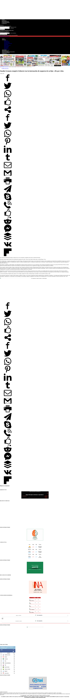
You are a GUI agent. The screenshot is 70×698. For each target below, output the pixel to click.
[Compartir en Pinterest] (7, 144)
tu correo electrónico (12, 33)
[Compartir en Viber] (7, 208)
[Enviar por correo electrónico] (7, 168)
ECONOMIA (6, 47)
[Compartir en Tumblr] (7, 160)
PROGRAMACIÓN (5, 21)
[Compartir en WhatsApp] (7, 97)
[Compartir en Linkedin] (7, 152)
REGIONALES (6, 41)
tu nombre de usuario (12, 27)
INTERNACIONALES (8, 43)
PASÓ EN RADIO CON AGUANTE (8, 51)
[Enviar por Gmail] (7, 176)
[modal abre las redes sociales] (7, 113)
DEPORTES (6, 44)
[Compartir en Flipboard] (7, 255)
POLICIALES (6, 46)
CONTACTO (4, 23)
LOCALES (6, 40)
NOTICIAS (4, 39)
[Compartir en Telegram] (7, 192)
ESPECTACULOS (7, 45)
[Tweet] (7, 89)
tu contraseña (11, 28)
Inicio (1, 66)
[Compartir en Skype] (7, 200)
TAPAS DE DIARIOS (6, 22)
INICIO (3, 19)
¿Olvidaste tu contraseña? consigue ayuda (6, 30)
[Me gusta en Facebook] (7, 105)
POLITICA (6, 48)
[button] (68, 60)
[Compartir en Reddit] (7, 224)
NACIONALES (6, 42)
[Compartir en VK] (7, 247)
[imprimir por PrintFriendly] (7, 184)
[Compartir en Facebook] (7, 81)
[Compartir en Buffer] (7, 467)
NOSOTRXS (4, 20)
